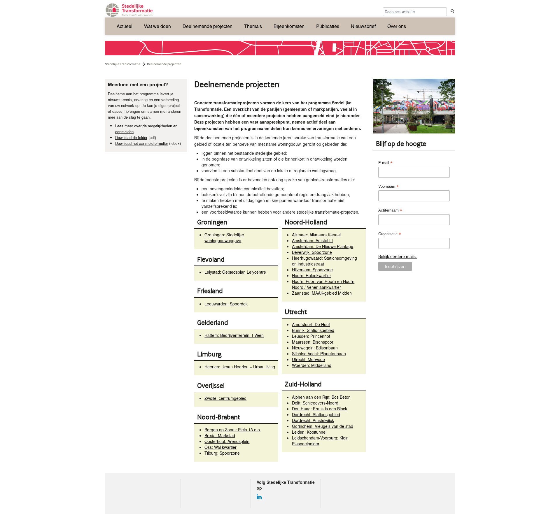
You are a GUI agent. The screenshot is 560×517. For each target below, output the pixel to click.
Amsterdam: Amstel (312, 240)
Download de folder (131, 137)
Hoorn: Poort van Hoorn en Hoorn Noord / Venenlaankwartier (323, 284)
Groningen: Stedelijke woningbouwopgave (224, 237)
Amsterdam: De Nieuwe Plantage (322, 246)
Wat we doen (157, 26)
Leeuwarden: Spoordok (226, 304)
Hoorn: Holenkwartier (311, 275)
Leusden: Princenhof (311, 336)
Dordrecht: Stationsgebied (316, 414)
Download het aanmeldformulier (141, 143)
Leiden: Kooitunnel (309, 432)
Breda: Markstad (219, 435)
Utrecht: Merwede (308, 359)
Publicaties (327, 26)
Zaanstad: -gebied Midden (322, 293)
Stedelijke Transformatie (122, 64)
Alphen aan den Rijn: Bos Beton (321, 397)
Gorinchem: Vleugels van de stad (322, 426)
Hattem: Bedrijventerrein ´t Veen (234, 335)
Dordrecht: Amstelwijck (313, 420)
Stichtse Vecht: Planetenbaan (319, 353)
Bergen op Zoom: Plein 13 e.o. (232, 429)
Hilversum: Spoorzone (312, 269)
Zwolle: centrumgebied (225, 398)
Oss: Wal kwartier (220, 447)
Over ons (396, 26)
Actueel (124, 26)
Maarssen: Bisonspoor (312, 342)
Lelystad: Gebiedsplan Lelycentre (235, 272)
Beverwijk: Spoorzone (312, 252)
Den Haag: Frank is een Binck (319, 409)
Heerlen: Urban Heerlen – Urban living (239, 367)
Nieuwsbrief (363, 26)
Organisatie (389, 234)
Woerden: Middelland (311, 365)
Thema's (253, 26)
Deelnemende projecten (207, 26)
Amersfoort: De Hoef (311, 324)
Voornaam (388, 186)
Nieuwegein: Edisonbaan (315, 348)
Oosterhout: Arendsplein (226, 441)
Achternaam (390, 210)
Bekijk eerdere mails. (397, 256)
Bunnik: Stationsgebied (313, 330)
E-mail (385, 163)
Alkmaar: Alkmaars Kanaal (316, 235)
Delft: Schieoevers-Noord (315, 403)
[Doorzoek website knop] (451, 10)
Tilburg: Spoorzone (222, 453)
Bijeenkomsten (289, 26)
